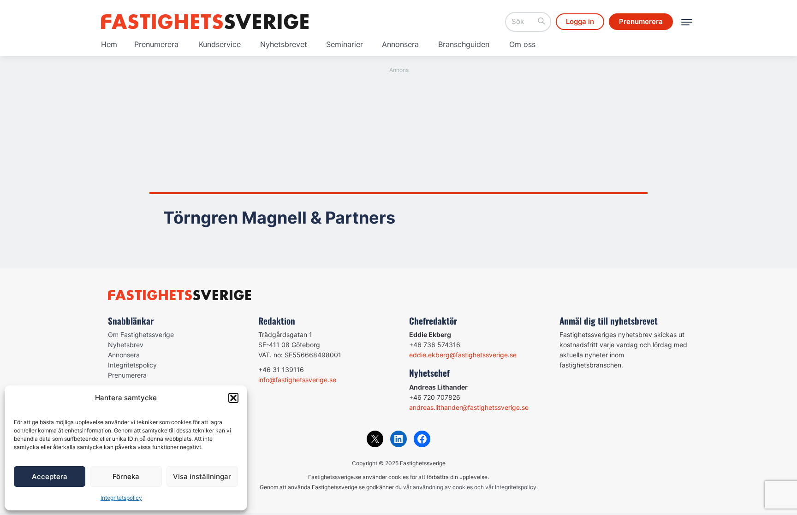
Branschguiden (463, 44)
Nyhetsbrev (125, 345)
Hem (109, 44)
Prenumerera (156, 44)
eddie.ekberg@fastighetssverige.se (463, 355)
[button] (233, 398)
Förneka (126, 476)
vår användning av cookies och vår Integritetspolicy (469, 487)
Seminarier (344, 44)
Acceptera (49, 476)
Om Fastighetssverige (141, 334)
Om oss (522, 44)
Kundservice (220, 44)
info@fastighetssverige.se (297, 380)
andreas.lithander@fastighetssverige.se (469, 407)
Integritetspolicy (121, 497)
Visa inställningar (202, 476)
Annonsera (400, 44)
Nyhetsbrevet (283, 44)
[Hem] (205, 21)
